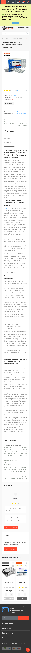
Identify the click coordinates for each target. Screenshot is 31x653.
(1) (18, 90)
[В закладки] (13, 563)
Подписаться (23, 617)
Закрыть (15, 23)
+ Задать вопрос (10, 549)
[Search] (27, 33)
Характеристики (9, 135)
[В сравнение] (13, 566)
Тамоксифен (7, 208)
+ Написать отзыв (11, 527)
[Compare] (26, 90)
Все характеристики (21, 112)
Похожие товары (9, 146)
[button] (13, 2)
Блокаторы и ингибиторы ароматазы (14, 38)
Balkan (14, 95)
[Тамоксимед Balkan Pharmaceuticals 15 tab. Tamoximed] (8, 572)
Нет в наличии (9, 598)
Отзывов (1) (7, 138)
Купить (22, 598)
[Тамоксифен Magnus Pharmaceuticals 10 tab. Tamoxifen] (22, 572)
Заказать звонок (23, 29)
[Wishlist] (21, 90)
